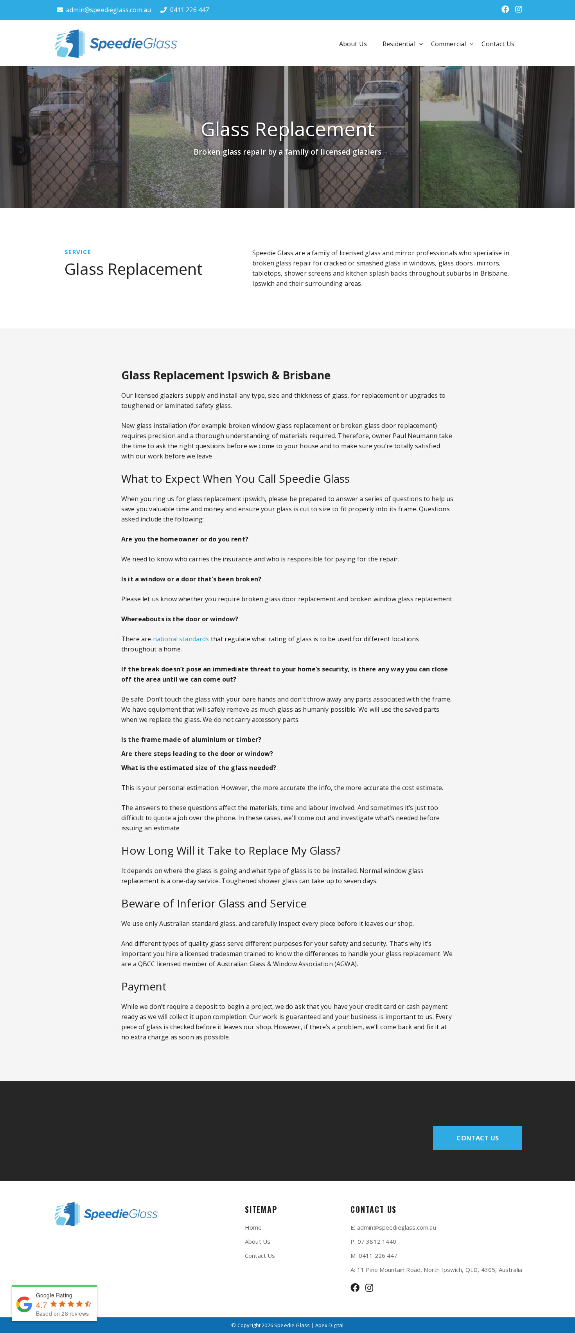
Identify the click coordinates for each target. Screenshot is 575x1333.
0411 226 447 (189, 9)
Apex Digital (329, 1325)
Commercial (448, 44)
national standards (181, 639)
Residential (399, 44)
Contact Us (498, 44)
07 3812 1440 (377, 1241)
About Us (353, 44)
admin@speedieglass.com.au (108, 9)
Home (253, 1227)
